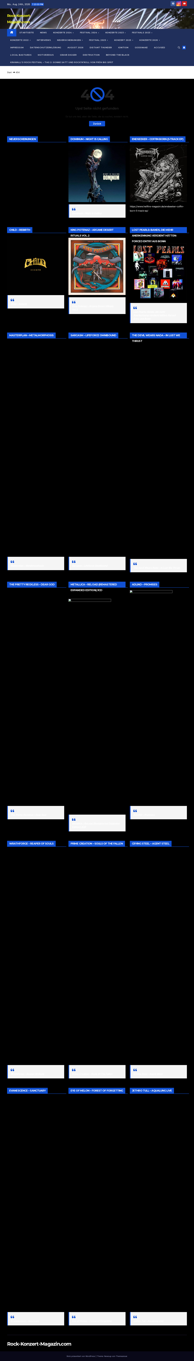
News (43, 32)
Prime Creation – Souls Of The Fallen (92, 1073)
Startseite (26, 32)
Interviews (44, 40)
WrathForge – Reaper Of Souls (27, 1073)
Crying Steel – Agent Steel (147, 1073)
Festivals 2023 (141, 32)
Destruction (91, 55)
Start (9, 72)
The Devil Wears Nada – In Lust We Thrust (156, 567)
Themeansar (121, 1356)
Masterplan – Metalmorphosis (27, 565)
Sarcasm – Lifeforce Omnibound (90, 565)
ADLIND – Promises (144, 814)
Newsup (107, 1356)
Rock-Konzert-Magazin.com (39, 1344)
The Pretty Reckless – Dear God (28, 814)
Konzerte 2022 (19, 40)
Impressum (17, 47)
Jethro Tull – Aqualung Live (148, 1320)
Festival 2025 (98, 40)
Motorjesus (46, 55)
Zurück (97, 123)
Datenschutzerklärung (45, 47)
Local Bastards (21, 55)
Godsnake (141, 47)
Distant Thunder (101, 47)
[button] (179, 47)
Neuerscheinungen (69, 40)
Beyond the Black (117, 55)
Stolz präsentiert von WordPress (81, 1356)
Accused (159, 47)
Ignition (123, 47)
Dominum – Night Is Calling (87, 213)
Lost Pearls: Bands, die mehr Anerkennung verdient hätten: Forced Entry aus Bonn (154, 315)
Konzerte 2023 (114, 32)
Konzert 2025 (123, 40)
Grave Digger (68, 55)
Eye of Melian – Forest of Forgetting (92, 1320)
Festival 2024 (89, 32)
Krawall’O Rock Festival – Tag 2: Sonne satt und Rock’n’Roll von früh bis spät (61, 62)
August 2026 (75, 47)
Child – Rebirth (19, 304)
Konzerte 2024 (62, 32)
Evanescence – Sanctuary (25, 1320)
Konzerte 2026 (148, 40)
